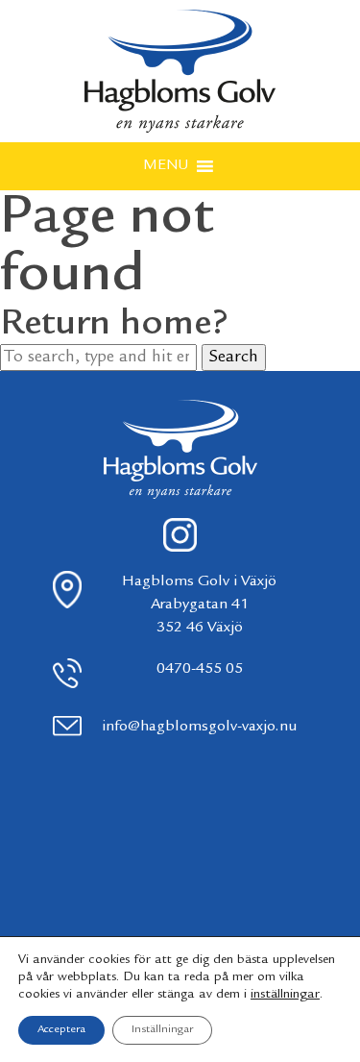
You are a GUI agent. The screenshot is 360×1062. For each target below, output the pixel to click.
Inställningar (162, 1030)
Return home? (114, 325)
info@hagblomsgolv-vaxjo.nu (200, 727)
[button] (165, 166)
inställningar (285, 994)
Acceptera (61, 1030)
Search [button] (233, 357)
